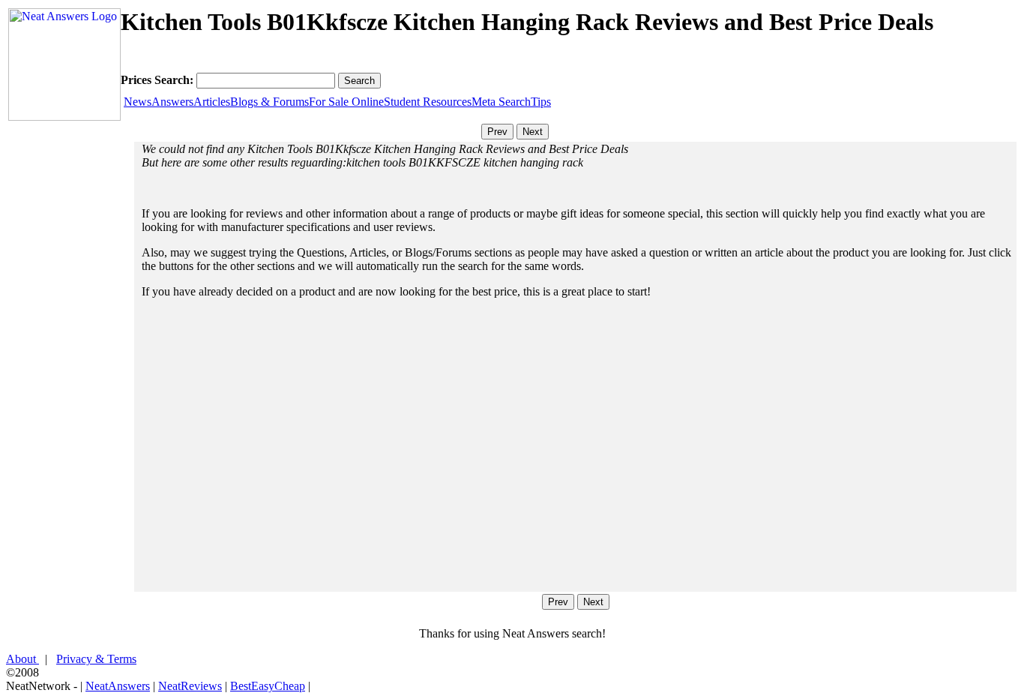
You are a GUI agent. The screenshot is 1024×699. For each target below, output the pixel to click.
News (137, 101)
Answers (172, 101)
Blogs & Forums (269, 101)
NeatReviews (190, 686)
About (22, 658)
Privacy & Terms (96, 658)
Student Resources (428, 101)
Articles (211, 101)
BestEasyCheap (267, 686)
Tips (541, 101)
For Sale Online (346, 101)
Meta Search (501, 101)
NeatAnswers (117, 686)
